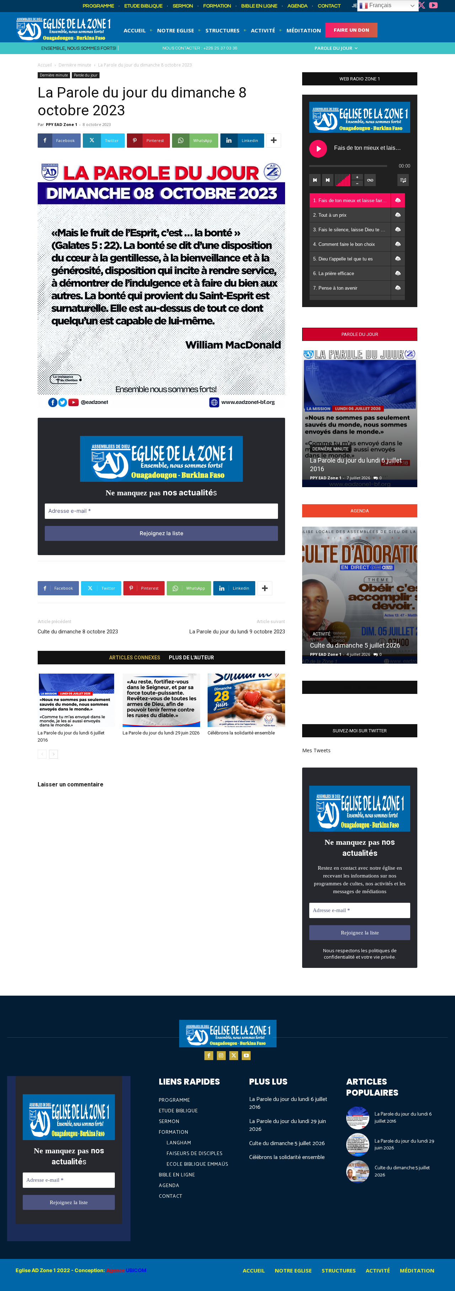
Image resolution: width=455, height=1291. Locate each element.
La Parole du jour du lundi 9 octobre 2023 (237, 631)
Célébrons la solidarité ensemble (241, 733)
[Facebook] (208, 1055)
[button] (398, 200)
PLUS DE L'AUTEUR (191, 657)
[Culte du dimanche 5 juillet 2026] (359, 595)
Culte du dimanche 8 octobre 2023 (78, 631)
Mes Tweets (316, 750)
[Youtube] (433, 6)
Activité (321, 634)
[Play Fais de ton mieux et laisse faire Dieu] (318, 149)
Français (379, 5)
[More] (273, 140)
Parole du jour (85, 75)
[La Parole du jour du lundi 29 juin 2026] (161, 700)
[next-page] (53, 754)
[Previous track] (315, 180)
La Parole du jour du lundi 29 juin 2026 (161, 733)
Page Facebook (359, 687)
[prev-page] (42, 754)
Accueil (45, 65)
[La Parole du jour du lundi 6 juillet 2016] (76, 700)
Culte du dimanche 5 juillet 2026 (355, 645)
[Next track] (327, 180)
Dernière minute (75, 65)
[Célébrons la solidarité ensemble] (246, 700)
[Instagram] (221, 1055)
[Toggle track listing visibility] (403, 180)
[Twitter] (422, 6)
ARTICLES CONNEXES (134, 657)
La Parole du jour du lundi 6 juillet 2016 (288, 1103)
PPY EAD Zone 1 (61, 124)
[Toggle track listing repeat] (370, 180)
